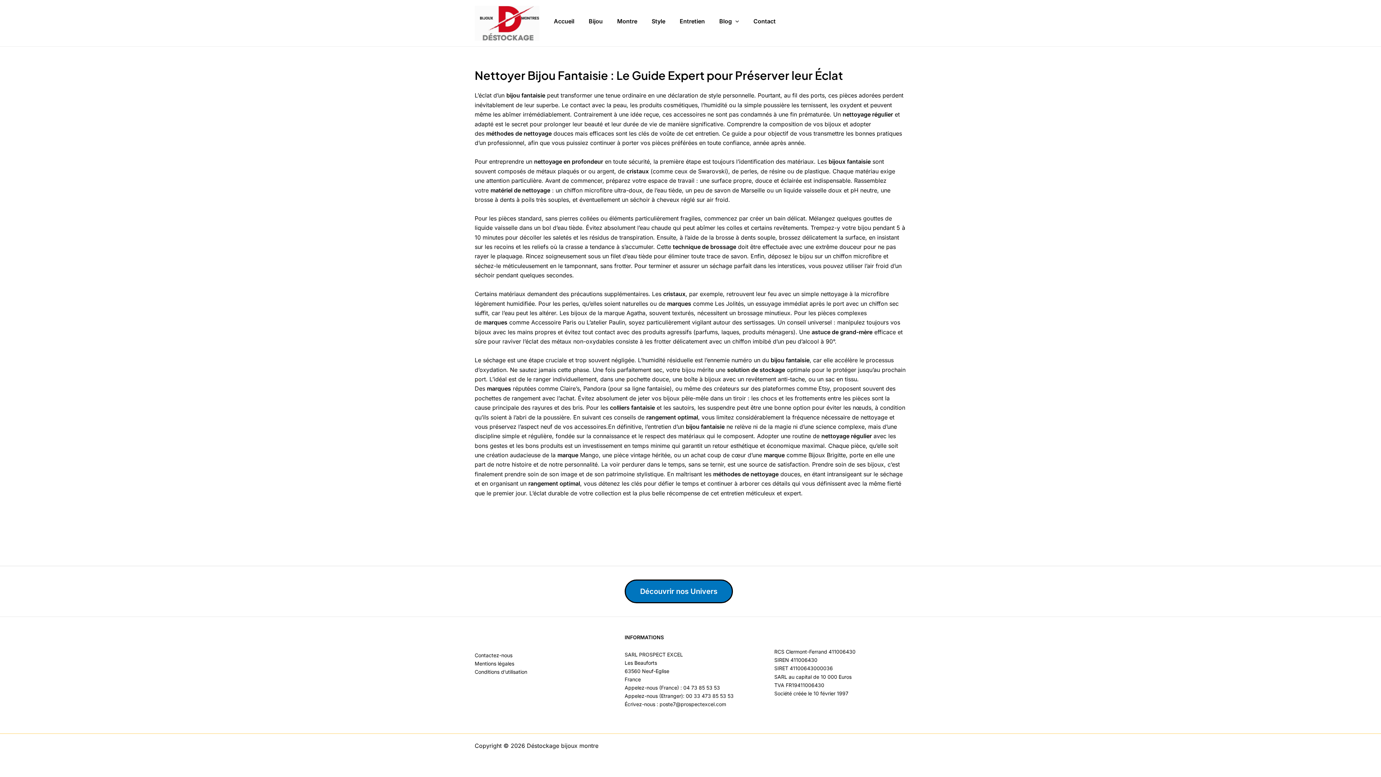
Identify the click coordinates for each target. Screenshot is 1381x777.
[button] (735, 21)
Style (658, 21)
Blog (725, 21)
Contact (764, 21)
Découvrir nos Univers (678, 591)
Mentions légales (494, 663)
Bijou (596, 21)
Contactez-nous (493, 655)
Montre (627, 21)
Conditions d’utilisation (501, 672)
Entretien (692, 21)
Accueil (564, 21)
